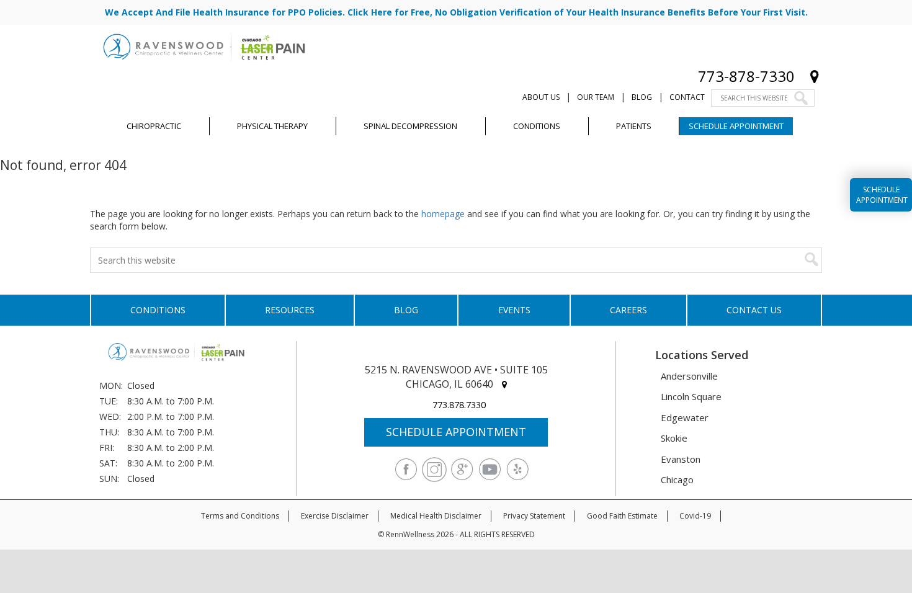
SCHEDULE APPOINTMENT (456, 431)
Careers (628, 310)
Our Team (595, 97)
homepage (443, 214)
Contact (687, 97)
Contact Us (754, 310)
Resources (290, 310)
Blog (642, 97)
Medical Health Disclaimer (435, 516)
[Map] (814, 76)
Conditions (158, 310)
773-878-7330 (746, 76)
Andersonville (689, 376)
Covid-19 (695, 516)
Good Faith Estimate (622, 516)
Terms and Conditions (240, 516)
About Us (541, 97)
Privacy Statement (534, 516)
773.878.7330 (459, 405)
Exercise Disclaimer (335, 516)
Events (514, 310)
